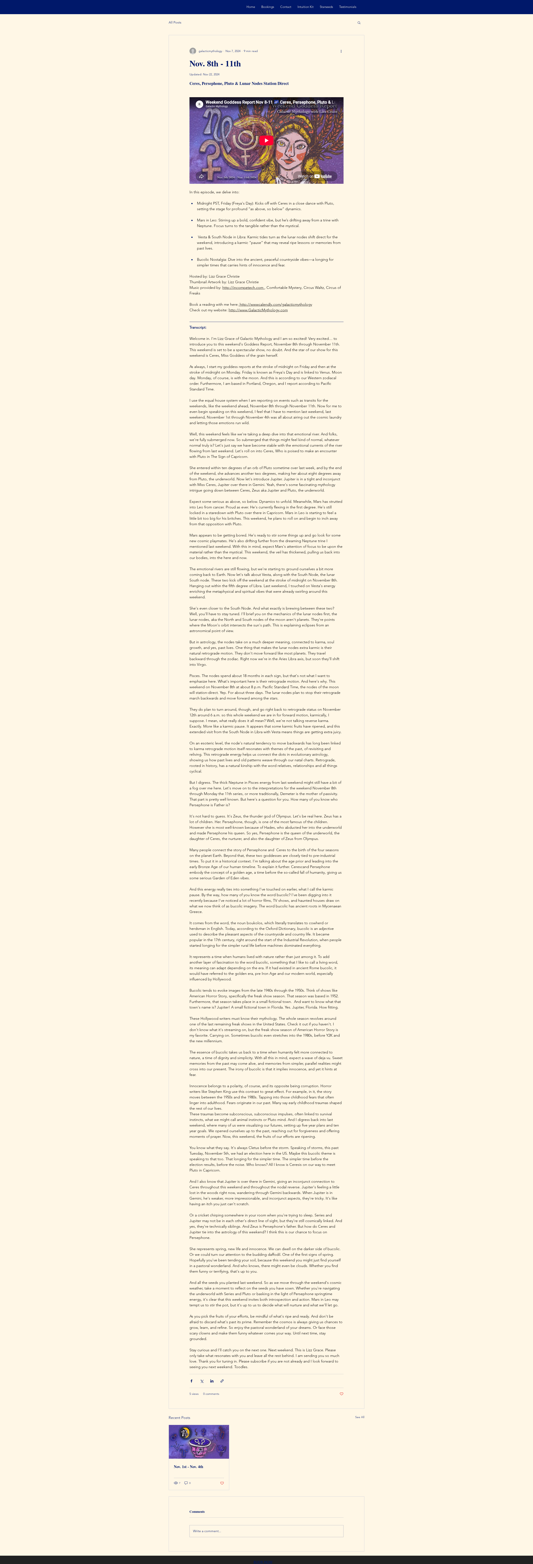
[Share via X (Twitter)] (202, 1381)
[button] (359, 22)
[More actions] (341, 50)
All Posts (175, 22)
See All (359, 1417)
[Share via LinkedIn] (212, 1381)
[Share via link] (222, 1381)
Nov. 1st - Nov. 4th (188, 1466)
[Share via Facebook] (191, 1381)
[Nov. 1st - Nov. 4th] (199, 1442)
